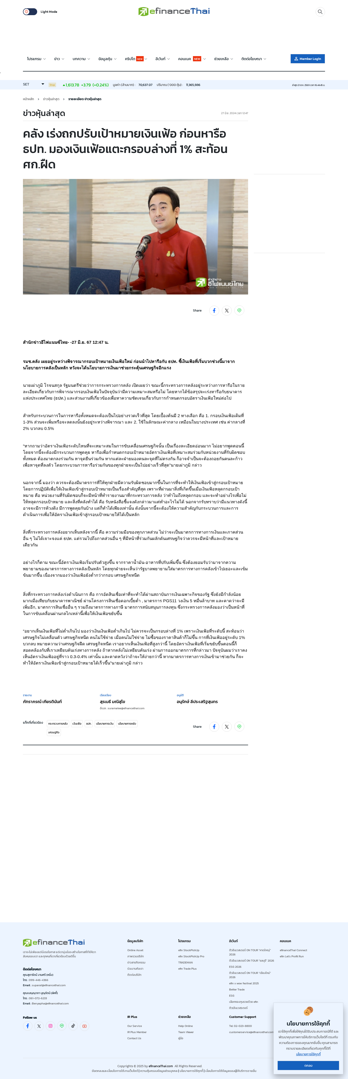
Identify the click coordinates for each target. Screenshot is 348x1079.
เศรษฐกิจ (53, 732)
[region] (174, 35)
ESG (231, 996)
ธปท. (88, 724)
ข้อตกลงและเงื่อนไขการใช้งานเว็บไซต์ (115, 1071)
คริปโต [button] (134, 59)
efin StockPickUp (188, 950)
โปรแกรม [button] (34, 59)
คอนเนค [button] (189, 59)
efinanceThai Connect (293, 950)
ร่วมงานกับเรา (135, 969)
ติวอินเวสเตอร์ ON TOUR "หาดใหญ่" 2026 (250, 952)
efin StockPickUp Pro (191, 956)
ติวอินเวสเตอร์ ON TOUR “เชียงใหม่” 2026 (250, 975)
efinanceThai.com (161, 1066)
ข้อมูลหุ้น (105, 59)
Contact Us (134, 1038)
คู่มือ (180, 1038)
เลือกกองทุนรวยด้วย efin (243, 1002)
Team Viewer (186, 1032)
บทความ (80, 59)
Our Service (134, 1026)
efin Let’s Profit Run (292, 956)
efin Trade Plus (187, 969)
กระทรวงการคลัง (58, 724)
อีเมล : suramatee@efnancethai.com (122, 708)
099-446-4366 (38, 980)
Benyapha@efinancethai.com (50, 1003)
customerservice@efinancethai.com (251, 1032)
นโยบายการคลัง (127, 724)
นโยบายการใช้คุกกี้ (191, 1071)
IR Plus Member (137, 1032)
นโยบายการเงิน (104, 724)
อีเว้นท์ (161, 59)
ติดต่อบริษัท (134, 975)
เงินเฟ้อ (76, 724)
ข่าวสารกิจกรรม (136, 962)
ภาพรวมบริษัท (135, 956)
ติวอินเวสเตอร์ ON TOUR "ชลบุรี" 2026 (251, 961)
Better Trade (237, 989)
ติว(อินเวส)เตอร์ (238, 1008)
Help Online (185, 1026)
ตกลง (308, 1065)
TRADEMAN (185, 962)
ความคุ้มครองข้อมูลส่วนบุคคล (159, 1071)
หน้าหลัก (28, 99)
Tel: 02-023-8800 (240, 1026)
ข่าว (57, 59)
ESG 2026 (235, 967)
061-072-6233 (38, 998)
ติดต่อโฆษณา (252, 59)
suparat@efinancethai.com (49, 985)
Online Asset (135, 950)
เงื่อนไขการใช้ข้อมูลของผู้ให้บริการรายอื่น (230, 1071)
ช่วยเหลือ (222, 59)
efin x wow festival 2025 (244, 983)
